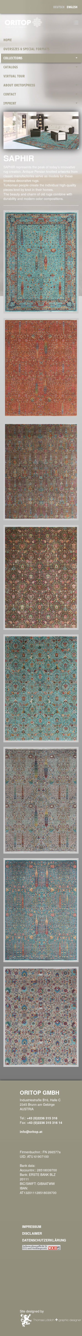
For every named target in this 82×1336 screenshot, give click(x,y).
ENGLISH (72, 7)
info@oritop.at (31, 1131)
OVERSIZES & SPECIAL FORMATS (26, 49)
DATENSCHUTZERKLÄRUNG (44, 1240)
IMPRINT (9, 103)
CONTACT (9, 94)
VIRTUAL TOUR (14, 76)
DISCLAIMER (32, 1233)
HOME (7, 40)
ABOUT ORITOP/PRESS (19, 85)
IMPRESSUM (31, 1226)
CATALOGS (10, 67)
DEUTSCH (58, 7)
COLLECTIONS (12, 58)
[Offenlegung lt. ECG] (41, 1247)
